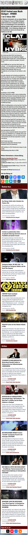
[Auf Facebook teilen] (19, 177)
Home (2, 7)
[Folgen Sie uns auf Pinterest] (12, 531)
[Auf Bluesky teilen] (11, 177)
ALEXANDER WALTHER (12, 379)
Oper (13, 158)
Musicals (19, 523)
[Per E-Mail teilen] (15, 181)
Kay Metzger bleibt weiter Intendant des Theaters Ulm (13, 202)
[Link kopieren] (19, 181)
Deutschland (9, 158)
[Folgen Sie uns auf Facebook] (16, 531)
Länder (14, 382)
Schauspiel (17, 217)
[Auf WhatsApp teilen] (6, 181)
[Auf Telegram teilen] (11, 181)
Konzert (7, 382)
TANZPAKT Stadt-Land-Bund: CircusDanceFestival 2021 (9, 295)
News (12, 217)
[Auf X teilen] (2, 177)
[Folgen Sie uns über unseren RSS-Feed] (20, 531)
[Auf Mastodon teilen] (15, 177)
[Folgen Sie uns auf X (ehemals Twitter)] (8, 531)
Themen (16, 158)
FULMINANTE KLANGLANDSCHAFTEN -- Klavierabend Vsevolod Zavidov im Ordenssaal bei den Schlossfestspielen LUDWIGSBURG (12, 363)
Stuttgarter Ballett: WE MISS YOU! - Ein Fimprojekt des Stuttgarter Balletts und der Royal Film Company (13, 266)
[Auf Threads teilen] (6, 177)
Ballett (7, 279)
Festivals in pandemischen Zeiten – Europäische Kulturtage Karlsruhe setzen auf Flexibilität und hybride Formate (14, 234)
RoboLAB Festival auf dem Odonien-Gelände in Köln (13, 325)
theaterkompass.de (16, 169)
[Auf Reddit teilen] (2, 181)
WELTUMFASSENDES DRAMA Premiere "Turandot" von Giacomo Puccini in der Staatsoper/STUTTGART (12, 434)
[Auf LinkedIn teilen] (23, 177)
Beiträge (5, 7)
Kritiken (11, 382)
